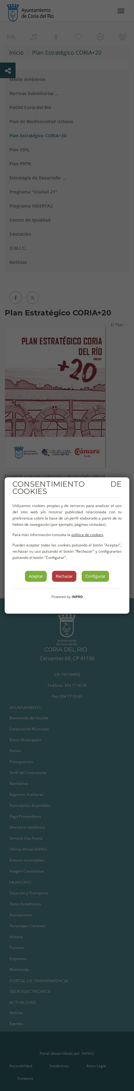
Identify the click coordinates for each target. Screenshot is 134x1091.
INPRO (77, 596)
